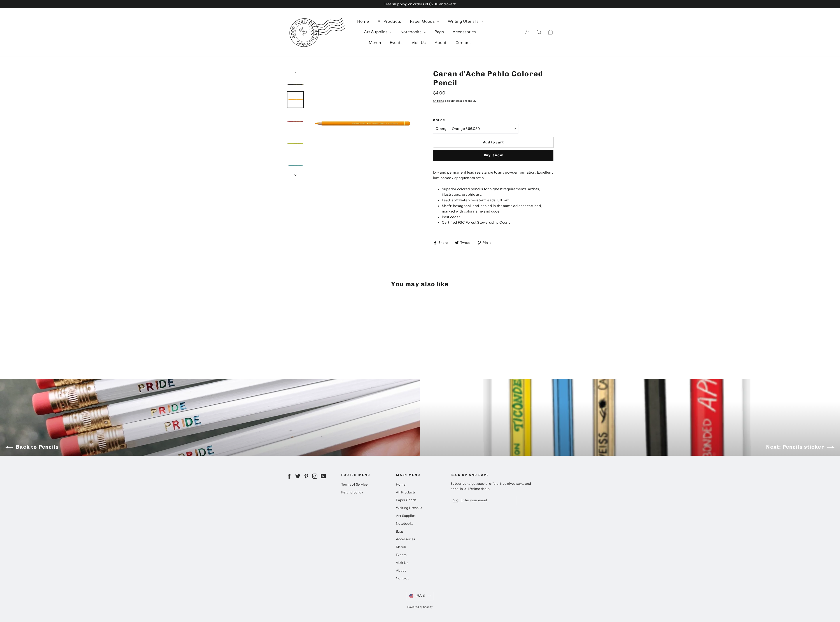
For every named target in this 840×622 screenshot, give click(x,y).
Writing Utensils (464, 21)
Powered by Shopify (419, 606)
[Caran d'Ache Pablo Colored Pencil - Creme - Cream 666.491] (327, 341)
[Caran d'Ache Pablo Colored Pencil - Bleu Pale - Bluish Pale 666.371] (306, 341)
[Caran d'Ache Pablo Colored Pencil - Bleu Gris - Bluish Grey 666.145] (295, 341)
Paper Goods (423, 21)
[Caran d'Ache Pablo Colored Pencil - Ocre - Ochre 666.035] (300, 332)
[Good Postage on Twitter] (297, 476)
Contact (463, 42)
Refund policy (352, 492)
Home (363, 21)
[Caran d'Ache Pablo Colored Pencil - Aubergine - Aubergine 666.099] (316, 341)
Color (439, 120)
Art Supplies (376, 32)
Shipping (438, 100)
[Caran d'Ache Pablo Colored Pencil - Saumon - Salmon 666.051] (295, 336)
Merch (375, 42)
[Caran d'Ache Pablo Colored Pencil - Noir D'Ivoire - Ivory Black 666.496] (289, 346)
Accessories (464, 32)
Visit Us (418, 42)
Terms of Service (354, 484)
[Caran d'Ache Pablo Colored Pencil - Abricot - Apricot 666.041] (300, 336)
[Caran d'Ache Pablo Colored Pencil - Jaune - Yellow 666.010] (306, 336)
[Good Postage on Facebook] (289, 476)
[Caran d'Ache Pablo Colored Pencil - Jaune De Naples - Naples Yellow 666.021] (311, 336)
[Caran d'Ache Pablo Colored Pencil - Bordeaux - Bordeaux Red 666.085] (322, 336)
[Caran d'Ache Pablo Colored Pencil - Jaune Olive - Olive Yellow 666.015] (327, 336)
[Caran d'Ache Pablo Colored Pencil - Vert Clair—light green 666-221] (300, 346)
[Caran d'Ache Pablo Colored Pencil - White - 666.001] (306, 346)
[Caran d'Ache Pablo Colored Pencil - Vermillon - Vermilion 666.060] (289, 336)
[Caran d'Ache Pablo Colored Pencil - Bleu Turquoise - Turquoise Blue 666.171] (322, 332)
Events (396, 42)
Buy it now (493, 155)
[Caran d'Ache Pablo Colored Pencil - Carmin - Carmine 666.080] (295, 346)
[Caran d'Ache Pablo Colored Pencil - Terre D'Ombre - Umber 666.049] (295, 332)
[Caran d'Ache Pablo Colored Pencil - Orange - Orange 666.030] (316, 336)
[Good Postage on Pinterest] (306, 476)
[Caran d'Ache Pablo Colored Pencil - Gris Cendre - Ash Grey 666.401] (322, 341)
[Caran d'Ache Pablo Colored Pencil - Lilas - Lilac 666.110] (311, 341)
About (441, 42)
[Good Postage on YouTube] (323, 476)
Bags (439, 32)
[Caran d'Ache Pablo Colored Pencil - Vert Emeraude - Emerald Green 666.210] (316, 332)
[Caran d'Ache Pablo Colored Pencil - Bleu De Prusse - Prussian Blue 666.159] (327, 332)
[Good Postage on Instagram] (314, 476)
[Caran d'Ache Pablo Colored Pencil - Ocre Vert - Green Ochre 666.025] (306, 332)
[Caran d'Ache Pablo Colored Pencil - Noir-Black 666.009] (289, 332)
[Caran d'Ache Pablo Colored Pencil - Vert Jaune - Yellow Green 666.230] (311, 332)
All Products (389, 21)
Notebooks (412, 32)
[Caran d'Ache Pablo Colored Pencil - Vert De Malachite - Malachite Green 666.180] (289, 341)
